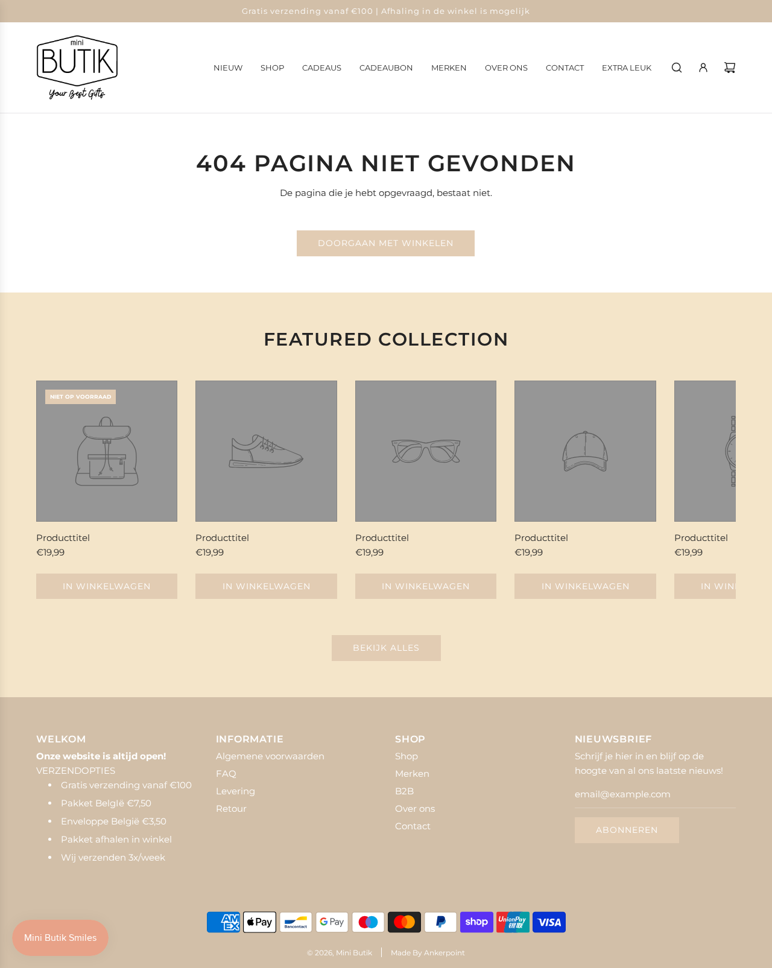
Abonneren (627, 829)
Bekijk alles (386, 647)
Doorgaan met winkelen (386, 243)
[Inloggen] (703, 67)
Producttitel (63, 537)
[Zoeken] (676, 67)
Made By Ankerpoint (428, 952)
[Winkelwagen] (730, 67)
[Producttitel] (106, 451)
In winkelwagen (107, 586)
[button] (58, 489)
